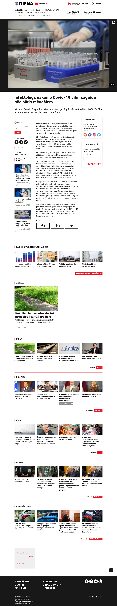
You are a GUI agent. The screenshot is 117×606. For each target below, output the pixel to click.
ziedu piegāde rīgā (21, 553)
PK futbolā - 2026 (43, 15)
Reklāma (20, 588)
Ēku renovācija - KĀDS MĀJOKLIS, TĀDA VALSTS (41, 10)
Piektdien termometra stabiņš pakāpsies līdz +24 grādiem (34, 315)
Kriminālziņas (23, 506)
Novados (20, 462)
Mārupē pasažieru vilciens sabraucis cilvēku (44, 358)
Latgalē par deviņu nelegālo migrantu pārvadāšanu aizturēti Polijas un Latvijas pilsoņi (46, 483)
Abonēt (86, 4)
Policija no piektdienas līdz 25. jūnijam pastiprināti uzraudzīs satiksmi (46, 527)
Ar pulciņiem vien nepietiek (22, 480)
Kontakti (49, 588)
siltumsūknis (29, 564)
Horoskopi (50, 581)
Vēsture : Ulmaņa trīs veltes (46, 265)
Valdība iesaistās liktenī (68, 265)
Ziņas (17, 132)
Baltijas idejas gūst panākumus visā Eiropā (91, 357)
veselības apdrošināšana (24, 559)
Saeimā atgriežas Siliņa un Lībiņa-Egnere (91, 395)
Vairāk (72, 273)
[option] (58, 56)
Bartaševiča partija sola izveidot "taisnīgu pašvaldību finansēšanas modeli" (92, 482)
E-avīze (20, 585)
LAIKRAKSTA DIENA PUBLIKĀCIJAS (32, 247)
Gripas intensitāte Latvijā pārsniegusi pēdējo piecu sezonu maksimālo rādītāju (22, 177)
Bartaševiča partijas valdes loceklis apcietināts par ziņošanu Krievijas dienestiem (91, 528)
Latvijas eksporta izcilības (26, 15)
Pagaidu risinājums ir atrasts (68, 438)
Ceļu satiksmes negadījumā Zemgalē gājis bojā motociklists (24, 526)
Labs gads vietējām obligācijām (23, 265)
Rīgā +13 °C (77, 12)
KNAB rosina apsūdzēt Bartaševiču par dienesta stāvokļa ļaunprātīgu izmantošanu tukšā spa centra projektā (69, 484)
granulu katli (20, 563)
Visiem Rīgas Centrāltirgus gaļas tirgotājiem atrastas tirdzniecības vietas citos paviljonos (90, 441)
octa (31, 557)
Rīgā (18, 420)
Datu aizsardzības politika (24, 601)
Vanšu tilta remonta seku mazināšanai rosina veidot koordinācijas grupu (25, 440)
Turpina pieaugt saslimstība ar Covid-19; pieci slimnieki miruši (23, 224)
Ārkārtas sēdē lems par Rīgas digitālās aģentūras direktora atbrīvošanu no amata (46, 440)
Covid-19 (18, 152)
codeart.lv (26, 603)
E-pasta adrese (89, 155)
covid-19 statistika (21, 154)
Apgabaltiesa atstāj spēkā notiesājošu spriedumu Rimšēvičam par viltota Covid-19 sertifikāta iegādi (68, 528)
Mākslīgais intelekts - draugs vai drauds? (31, 12)
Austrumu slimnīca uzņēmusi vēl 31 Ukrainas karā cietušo (68, 358)
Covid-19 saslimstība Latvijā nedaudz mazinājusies (23, 201)
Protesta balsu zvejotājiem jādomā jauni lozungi (47, 396)
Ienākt (99, 4)
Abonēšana (22, 581)
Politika (20, 377)
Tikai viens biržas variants (89, 265)
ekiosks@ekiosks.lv (95, 597)
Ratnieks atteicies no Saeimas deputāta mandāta (24, 396)
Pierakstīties (94, 164)
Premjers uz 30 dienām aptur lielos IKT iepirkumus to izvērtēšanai (68, 397)
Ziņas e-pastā (52, 585)
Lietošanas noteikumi (22, 599)
